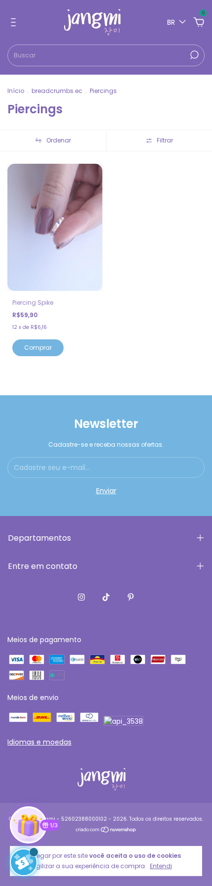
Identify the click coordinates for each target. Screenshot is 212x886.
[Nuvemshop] (106, 831)
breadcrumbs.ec (57, 91)
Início (15, 91)
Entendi (161, 866)
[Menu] (15, 23)
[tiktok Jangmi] (106, 597)
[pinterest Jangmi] (131, 597)
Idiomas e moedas (39, 742)
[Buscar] (193, 55)
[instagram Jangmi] (81, 597)
